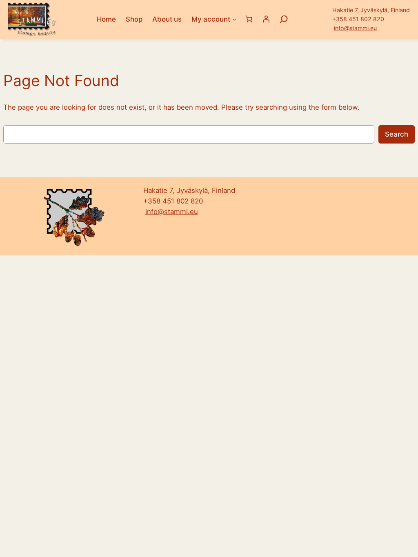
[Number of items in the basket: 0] (249, 19)
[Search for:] (284, 19)
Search (396, 134)
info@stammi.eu (355, 27)
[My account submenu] (234, 19)
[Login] (266, 19)
